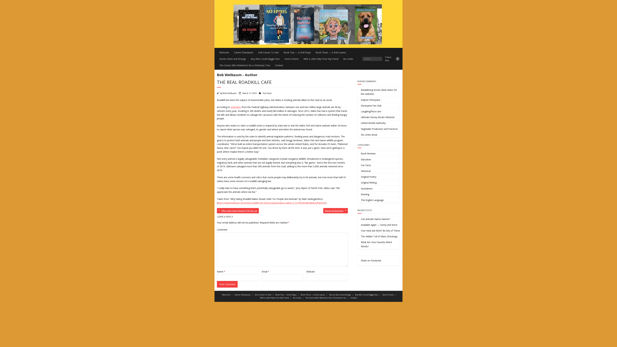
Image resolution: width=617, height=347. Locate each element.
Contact (279, 65)
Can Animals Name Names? (375, 219)
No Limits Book (369, 134)
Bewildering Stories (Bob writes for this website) (379, 91)
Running (365, 194)
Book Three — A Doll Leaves (331, 52)
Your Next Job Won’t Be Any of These (380, 230)
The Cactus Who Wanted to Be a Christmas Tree (244, 65)
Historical (366, 171)
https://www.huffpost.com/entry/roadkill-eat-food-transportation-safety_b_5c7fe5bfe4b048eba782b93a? (272, 202)
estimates (236, 107)
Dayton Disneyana (370, 99)
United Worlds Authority (373, 123)
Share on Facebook (371, 260)
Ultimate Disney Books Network (377, 117)
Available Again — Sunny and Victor (379, 224)
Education (366, 159)
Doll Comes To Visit (268, 52)
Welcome (224, 52)
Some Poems (292, 58)
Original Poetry (368, 176)
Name (221, 271)
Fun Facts (267, 93)
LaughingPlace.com (371, 111)
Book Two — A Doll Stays (297, 52)
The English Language (372, 200)
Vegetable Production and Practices (379, 128)
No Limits (348, 58)
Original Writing (369, 182)
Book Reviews (368, 153)
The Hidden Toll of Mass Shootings (379, 236)
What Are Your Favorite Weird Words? (376, 244)
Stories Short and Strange (232, 58)
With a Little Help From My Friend (321, 58)
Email (265, 271)
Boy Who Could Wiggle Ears (265, 58)
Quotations (367, 188)
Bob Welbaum (230, 93)
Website (310, 271)
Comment (222, 229)
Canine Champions (243, 52)
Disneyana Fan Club (371, 105)
